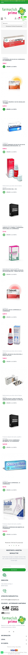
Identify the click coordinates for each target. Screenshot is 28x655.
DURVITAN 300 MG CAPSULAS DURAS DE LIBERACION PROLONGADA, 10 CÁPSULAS (13, 399)
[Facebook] (9, 631)
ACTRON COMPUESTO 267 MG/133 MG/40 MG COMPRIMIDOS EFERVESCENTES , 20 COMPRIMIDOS (14, 145)
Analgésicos (5, 57)
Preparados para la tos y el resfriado (11, 268)
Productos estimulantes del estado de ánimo (12, 226)
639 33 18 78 (4, 599)
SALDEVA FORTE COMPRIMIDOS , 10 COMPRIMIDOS (11, 483)
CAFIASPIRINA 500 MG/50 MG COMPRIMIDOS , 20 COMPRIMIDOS (14, 60)
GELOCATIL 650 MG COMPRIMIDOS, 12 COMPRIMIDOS (12, 310)
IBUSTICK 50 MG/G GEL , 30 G (10, 189)
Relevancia (14, 23)
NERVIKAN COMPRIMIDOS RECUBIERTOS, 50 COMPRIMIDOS (13, 528)
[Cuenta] (15, 18)
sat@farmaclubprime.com (13, 599)
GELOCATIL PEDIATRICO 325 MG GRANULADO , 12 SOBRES (14, 102)
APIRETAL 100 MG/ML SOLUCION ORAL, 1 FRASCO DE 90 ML (13, 355)
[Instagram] (13, 631)
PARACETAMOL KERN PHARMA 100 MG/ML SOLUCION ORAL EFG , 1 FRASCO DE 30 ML (13, 271)
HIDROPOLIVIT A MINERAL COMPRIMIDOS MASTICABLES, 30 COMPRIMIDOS (13, 228)
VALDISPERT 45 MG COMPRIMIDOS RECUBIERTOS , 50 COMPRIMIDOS (11, 441)
